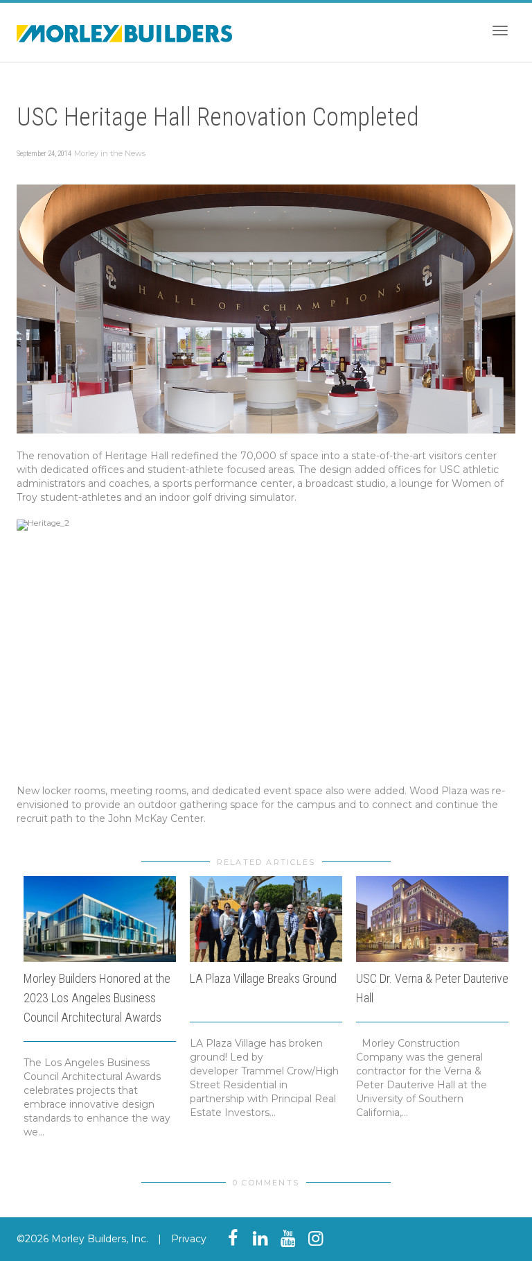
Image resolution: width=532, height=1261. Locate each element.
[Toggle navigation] (500, 30)
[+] (100, 919)
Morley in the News (109, 153)
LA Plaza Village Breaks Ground (263, 978)
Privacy (188, 1239)
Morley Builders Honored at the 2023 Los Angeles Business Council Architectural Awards (97, 997)
